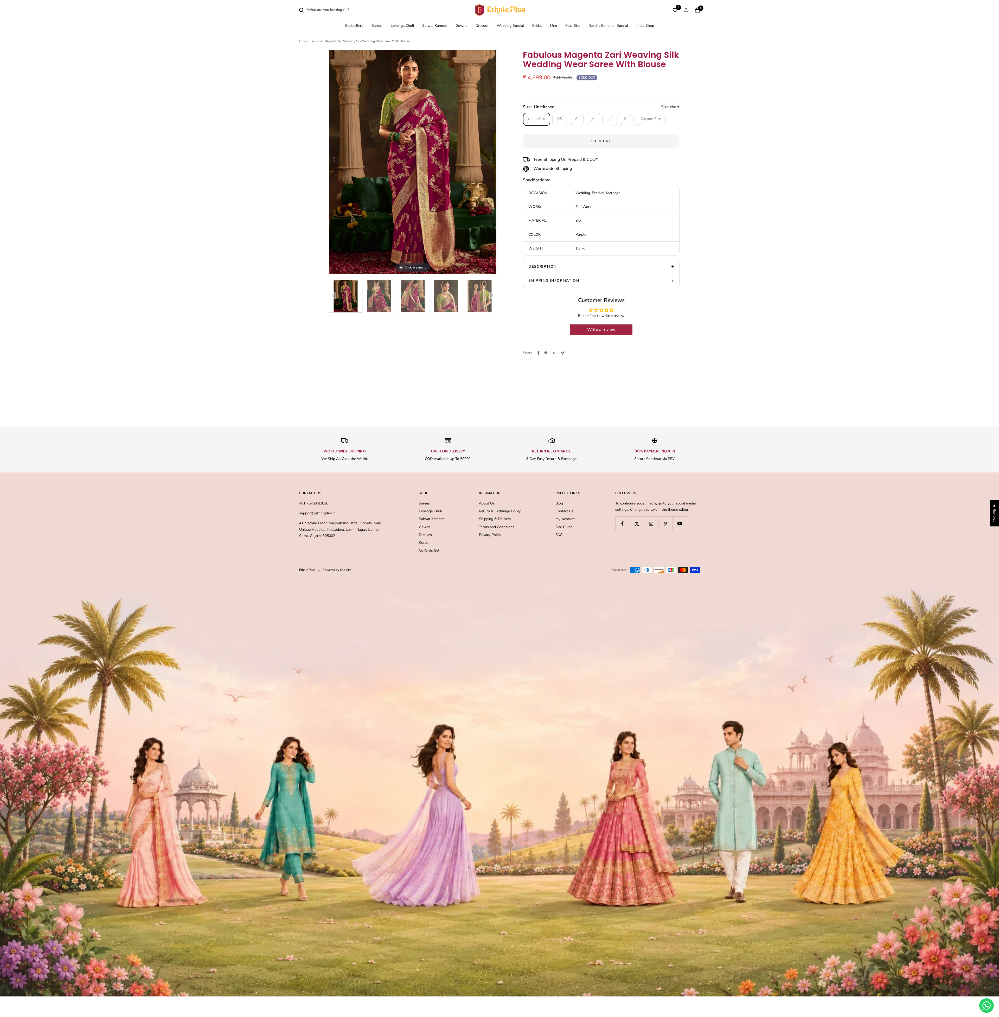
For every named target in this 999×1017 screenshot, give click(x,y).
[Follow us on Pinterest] (665, 523)
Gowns (461, 25)
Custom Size (651, 118)
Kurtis (423, 542)
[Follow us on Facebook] (622, 523)
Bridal (537, 25)
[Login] (686, 10)
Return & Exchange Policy (500, 511)
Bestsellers (354, 25)
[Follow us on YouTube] (680, 523)
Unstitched (536, 118)
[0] (675, 10)
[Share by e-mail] (562, 353)
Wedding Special (510, 25)
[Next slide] (491, 159)
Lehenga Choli (402, 25)
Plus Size (572, 25)
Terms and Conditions (496, 527)
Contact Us (564, 511)
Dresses (482, 25)
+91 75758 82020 (313, 503)
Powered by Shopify (337, 570)
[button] (104, 968)
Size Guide (563, 527)
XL (626, 118)
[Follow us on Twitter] (637, 523)
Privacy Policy (490, 534)
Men (553, 25)
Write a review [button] (601, 329)
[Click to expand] (412, 161)
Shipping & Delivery (495, 518)
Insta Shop (645, 25)
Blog (559, 503)
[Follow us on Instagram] (651, 523)
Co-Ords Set (429, 550)
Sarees (377, 25)
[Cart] (697, 10)
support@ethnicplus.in (317, 513)
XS (559, 118)
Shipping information (553, 280)
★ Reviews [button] (994, 513)
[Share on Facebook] (538, 353)
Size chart (670, 107)
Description (542, 266)
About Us (487, 503)
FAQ (559, 534)
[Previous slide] (334, 159)
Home (303, 41)
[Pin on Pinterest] (545, 353)
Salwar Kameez (434, 25)
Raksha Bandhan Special (608, 25)
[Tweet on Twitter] (554, 353)
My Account (565, 518)
